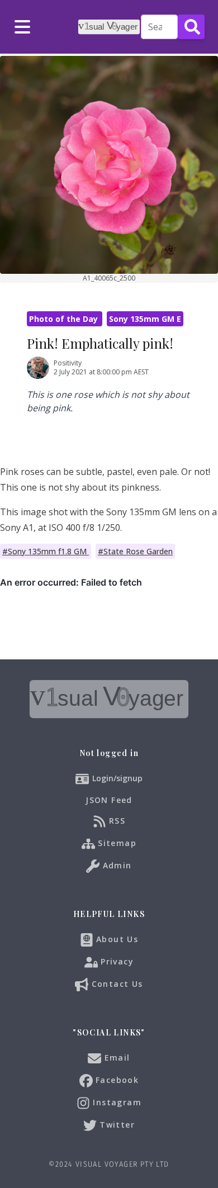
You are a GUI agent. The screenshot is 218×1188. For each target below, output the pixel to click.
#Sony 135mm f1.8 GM (45, 551)
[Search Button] (191, 27)
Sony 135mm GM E (145, 318)
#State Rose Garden (135, 551)
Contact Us (115, 983)
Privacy (116, 961)
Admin (115, 865)
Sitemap (115, 843)
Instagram (115, 1102)
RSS (116, 820)
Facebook (116, 1080)
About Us (116, 939)
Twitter (116, 1124)
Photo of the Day (64, 318)
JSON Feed (109, 800)
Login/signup (117, 778)
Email (115, 1057)
